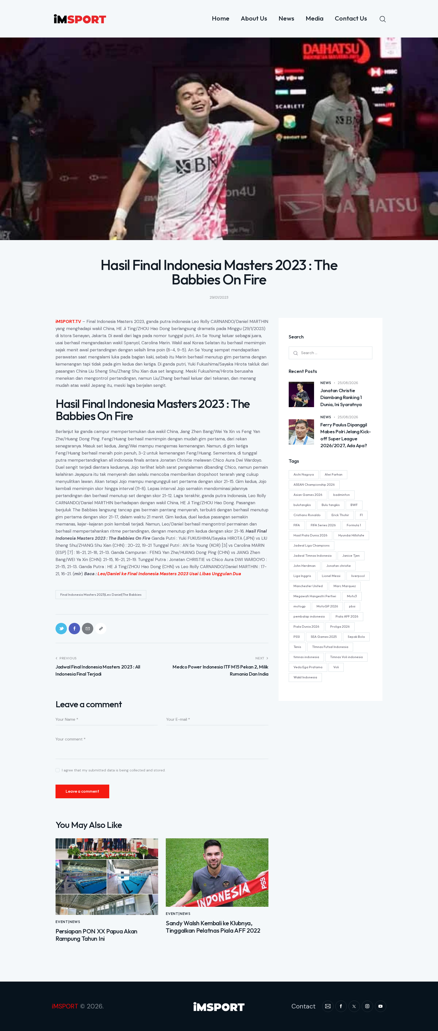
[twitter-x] (354, 1006)
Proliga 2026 (340, 626)
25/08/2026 (348, 383)
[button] (100, 628)
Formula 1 (354, 525)
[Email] (87, 628)
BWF (354, 505)
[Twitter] (61, 628)
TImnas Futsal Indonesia (330, 647)
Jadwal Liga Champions (312, 545)
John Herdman (305, 566)
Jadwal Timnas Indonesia (313, 555)
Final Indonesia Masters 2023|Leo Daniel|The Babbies (100, 594)
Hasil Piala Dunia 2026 (310, 535)
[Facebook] (74, 628)
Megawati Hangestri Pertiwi (315, 596)
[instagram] (367, 1006)
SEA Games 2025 (324, 637)
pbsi (352, 606)
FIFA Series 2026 (323, 525)
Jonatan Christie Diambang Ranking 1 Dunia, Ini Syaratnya (341, 397)
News (325, 383)
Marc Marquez (345, 586)
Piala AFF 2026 (347, 616)
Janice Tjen (351, 555)
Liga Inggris (302, 576)
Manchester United (308, 586)
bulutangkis (302, 505)
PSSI (297, 637)
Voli (336, 667)
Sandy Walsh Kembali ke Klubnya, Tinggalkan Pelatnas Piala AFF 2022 (213, 926)
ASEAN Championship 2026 (314, 484)
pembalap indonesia (309, 616)
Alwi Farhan (333, 474)
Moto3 (352, 596)
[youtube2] (380, 1006)
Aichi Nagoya (304, 474)
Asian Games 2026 (308, 495)
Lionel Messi (331, 576)
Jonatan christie (338, 566)
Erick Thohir (340, 515)
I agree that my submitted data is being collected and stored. (114, 770)
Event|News (68, 921)
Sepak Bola (356, 637)
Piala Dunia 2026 (306, 626)
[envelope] (328, 1006)
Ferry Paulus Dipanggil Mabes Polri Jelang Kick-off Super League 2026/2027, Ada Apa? (345, 435)
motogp (300, 606)
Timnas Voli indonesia (346, 657)
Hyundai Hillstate (351, 535)
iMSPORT (65, 1006)
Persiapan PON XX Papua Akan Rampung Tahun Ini (96, 935)
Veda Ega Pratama (308, 667)
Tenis (297, 647)
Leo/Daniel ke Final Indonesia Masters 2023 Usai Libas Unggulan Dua (169, 573)
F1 (361, 515)
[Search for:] (330, 352)
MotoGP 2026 (327, 606)
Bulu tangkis (331, 505)
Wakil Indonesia (305, 677)
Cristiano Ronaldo (307, 515)
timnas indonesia (306, 657)
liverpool (358, 576)
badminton (341, 495)
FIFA (297, 525)
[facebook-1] (341, 1006)
